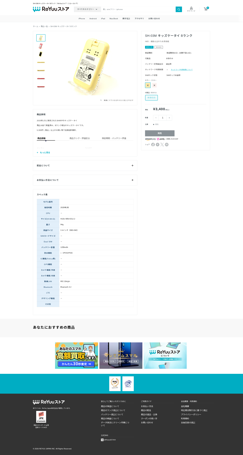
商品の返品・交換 (149, 414)
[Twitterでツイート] (162, 144)
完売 (160, 133)
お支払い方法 (147, 406)
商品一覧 (44, 26)
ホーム (35, 26)
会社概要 (185, 406)
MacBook (114, 19)
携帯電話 (126, 19)
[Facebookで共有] (153, 144)
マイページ (191, 11)
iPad (103, 19)
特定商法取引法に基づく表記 (194, 410)
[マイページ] (191, 8)
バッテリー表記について (112, 414)
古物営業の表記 (188, 423)
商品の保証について (110, 406)
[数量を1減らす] (156, 117)
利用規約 (185, 419)
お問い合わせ (154, 19)
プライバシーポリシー (191, 414)
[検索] (179, 9)
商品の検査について (110, 419)
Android (93, 19)
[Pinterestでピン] (157, 144)
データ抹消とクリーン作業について (115, 424)
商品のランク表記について (113, 410)
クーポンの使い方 (149, 419)
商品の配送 (146, 410)
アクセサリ (139, 19)
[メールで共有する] (166, 144)
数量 (146, 118)
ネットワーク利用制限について (182, 70)
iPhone (82, 19)
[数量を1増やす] (169, 117)
